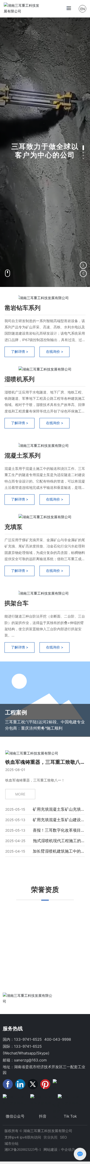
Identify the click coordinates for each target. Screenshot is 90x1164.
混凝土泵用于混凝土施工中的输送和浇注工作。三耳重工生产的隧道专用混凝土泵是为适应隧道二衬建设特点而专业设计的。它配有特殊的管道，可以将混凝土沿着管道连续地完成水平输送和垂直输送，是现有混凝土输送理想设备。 (44, 481)
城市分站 (11, 1143)
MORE (20, 794)
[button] (83, 147)
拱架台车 (16, 603)
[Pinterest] (45, 1084)
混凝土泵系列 (22, 455)
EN (82, 9)
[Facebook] (8, 1084)
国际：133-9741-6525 (22, 1046)
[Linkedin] (20, 1084)
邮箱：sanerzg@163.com (25, 1060)
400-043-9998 (57, 1039)
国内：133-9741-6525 (22, 1039)
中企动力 (68, 1149)
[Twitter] (33, 1084)
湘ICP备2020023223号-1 (22, 1150)
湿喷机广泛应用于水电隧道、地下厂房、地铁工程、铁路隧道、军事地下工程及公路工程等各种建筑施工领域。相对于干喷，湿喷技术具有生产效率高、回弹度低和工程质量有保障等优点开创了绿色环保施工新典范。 (44, 404)
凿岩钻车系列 (22, 308)
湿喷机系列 (19, 379)
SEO (63, 1137)
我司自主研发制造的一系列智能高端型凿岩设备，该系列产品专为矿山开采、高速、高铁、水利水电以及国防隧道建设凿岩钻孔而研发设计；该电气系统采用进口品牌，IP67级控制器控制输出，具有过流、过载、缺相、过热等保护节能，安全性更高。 (44, 333)
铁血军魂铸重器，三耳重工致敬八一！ (35, 780)
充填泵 (13, 527)
